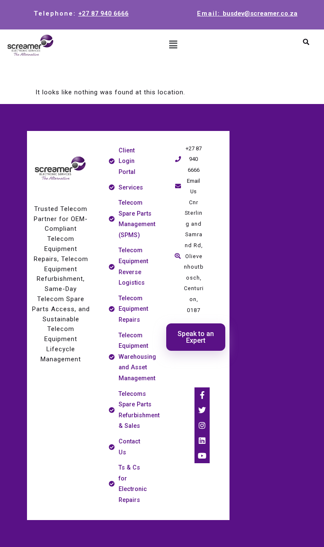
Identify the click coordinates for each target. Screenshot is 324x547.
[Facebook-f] (202, 395)
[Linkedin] (202, 440)
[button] (173, 45)
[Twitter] (202, 410)
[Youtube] (202, 455)
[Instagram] (202, 425)
